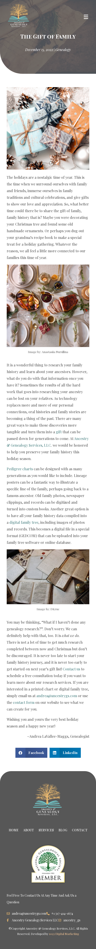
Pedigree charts (20, 468)
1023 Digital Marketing (64, 934)
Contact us (71, 669)
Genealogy (63, 49)
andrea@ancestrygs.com (56, 695)
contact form (23, 702)
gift (59, 431)
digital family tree (23, 522)
